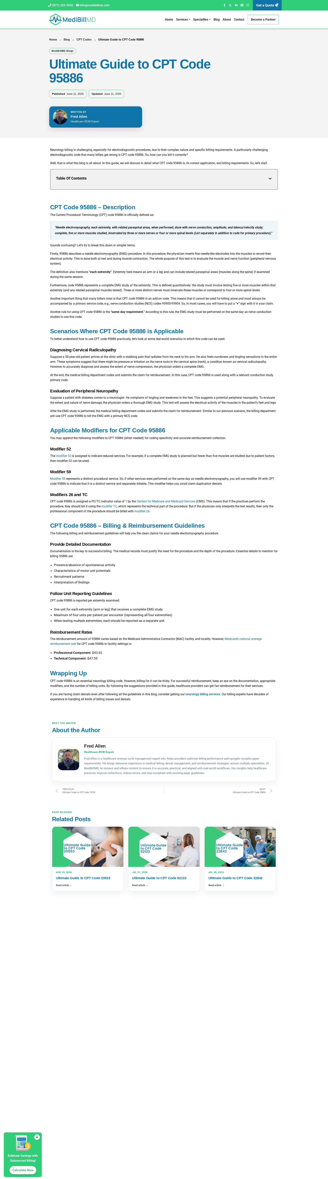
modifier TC (109, 506)
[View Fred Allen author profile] (60, 117)
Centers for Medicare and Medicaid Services (166, 501)
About (227, 19)
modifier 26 (142, 511)
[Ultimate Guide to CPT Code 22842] (240, 847)
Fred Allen (79, 117)
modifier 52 (63, 456)
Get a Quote (265, 5)
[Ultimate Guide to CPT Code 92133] (163, 847)
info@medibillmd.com (94, 5)
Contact (239, 19)
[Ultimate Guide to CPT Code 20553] (87, 847)
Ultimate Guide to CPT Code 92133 (159, 878)
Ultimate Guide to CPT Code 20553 (83, 878)
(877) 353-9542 (62, 5)
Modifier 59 (57, 479)
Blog (217, 19)
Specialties (200, 19)
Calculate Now (22, 1170)
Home (169, 19)
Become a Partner (263, 19)
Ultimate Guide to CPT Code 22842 (235, 878)
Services (182, 19)
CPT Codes (83, 39)
